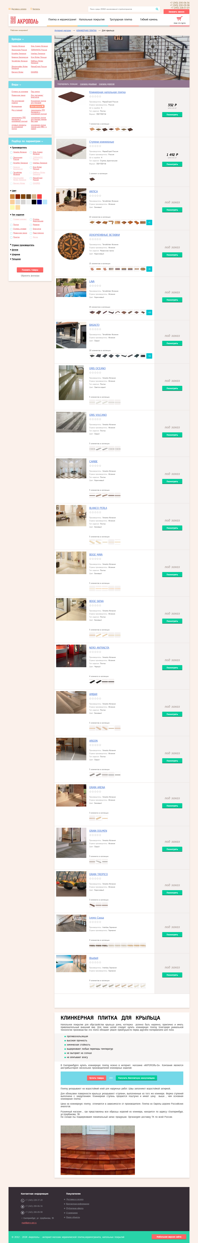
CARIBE (93, 461)
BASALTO (94, 324)
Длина (15, 250)
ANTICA (93, 191)
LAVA (92, 281)
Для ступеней (17, 110)
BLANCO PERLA (98, 508)
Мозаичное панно (18, 95)
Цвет (14, 191)
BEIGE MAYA (96, 554)
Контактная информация (77, 1204)
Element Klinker (17, 72)
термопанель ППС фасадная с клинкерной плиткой (19, 119)
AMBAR (93, 694)
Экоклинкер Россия (19, 50)
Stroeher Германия (19, 53)
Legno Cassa (96, 917)
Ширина (16, 254)
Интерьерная (17, 106)
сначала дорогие (106, 84)
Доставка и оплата (18, 9)
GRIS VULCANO (98, 414)
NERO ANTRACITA (99, 647)
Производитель (19, 147)
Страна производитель (23, 245)
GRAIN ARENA (97, 787)
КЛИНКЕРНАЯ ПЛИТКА (86, 30)
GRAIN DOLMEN (98, 830)
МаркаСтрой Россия (39, 66)
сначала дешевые (88, 84)
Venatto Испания (18, 46)
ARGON (93, 740)
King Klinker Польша (39, 57)
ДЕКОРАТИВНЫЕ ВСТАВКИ (104, 234)
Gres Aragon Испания (39, 46)
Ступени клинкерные (101, 141)
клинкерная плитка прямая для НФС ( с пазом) (39, 127)
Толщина (16, 259)
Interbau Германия (38, 53)
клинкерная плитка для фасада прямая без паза (39, 119)
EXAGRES (34, 72)
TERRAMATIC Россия (39, 50)
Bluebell (93, 958)
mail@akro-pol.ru (29, 1223)
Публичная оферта (74, 1208)
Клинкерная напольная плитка (107, 92)
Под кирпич (35, 91)
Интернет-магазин (63, 30)
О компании (72, 1213)
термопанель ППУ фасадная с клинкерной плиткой (39, 112)
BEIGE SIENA (96, 601)
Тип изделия (18, 215)
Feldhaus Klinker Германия (37, 62)
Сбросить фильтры (30, 276)
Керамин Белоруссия (20, 57)
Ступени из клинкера (20, 91)
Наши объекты (73, 1217)
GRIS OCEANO (97, 368)
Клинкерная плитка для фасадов (38, 102)
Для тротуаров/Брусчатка (37, 96)
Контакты (36, 9)
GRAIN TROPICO (98, 874)
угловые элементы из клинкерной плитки (19, 127)
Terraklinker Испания (20, 61)
